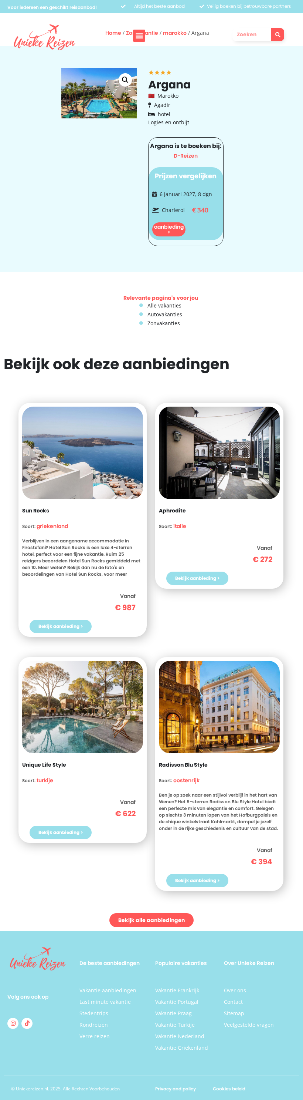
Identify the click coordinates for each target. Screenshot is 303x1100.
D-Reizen (186, 155)
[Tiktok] (27, 1023)
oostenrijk (186, 780)
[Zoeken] (277, 34)
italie (179, 526)
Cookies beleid (229, 1089)
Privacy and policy (175, 1089)
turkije (45, 780)
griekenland (52, 526)
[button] (139, 36)
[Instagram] (12, 1023)
